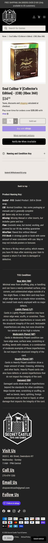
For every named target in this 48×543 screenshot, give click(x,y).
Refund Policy (25, 537)
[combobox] (24, 28)
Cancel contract (39, 539)
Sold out (32, 121)
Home (4, 36)
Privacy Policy (14, 537)
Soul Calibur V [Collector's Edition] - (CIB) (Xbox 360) (27, 36)
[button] (39, 17)
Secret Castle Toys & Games (17, 533)
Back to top (23, 186)
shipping (23, 103)
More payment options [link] (24, 135)
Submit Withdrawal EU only (15, 172)
